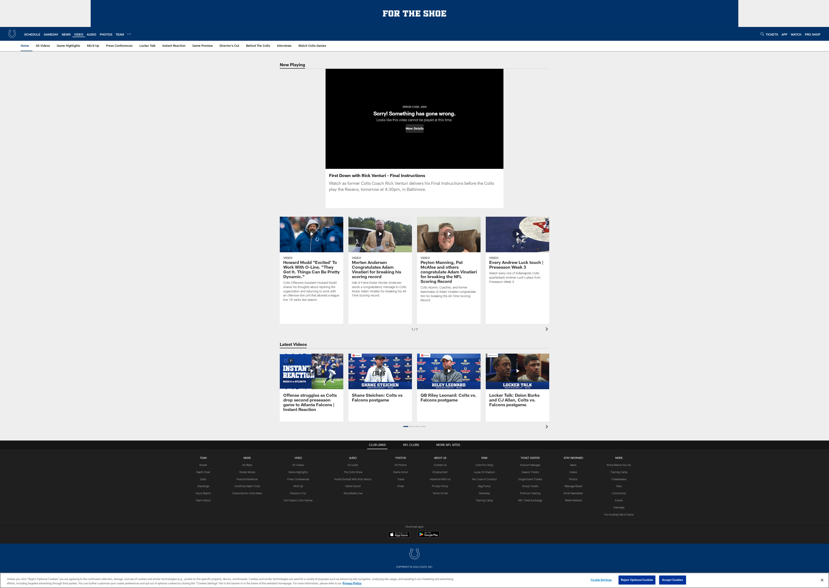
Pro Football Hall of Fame (618, 514)
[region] (414, 580)
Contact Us (440, 464)
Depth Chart (203, 472)
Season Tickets (530, 472)
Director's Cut (298, 493)
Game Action (400, 472)
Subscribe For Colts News (247, 493)
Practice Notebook (247, 479)
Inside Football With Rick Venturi (353, 479)
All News (247, 464)
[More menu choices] (129, 34)
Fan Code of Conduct (484, 479)
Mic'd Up (298, 486)
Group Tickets (530, 486)
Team (203, 457)
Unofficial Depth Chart (247, 486)
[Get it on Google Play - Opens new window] (428, 536)
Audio (353, 457)
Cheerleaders (618, 479)
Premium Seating (530, 493)
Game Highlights (298, 472)
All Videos (298, 464)
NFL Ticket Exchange (530, 500)
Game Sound (353, 486)
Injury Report (203, 493)
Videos (573, 472)
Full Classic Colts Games (298, 500)
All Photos (401, 464)
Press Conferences (298, 479)
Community (619, 493)
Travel (400, 479)
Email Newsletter (573, 493)
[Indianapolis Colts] (414, 554)
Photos (401, 457)
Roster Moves (247, 472)
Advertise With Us (440, 479)
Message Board (573, 486)
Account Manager (530, 464)
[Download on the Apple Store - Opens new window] (399, 535)
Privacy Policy (440, 486)
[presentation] (547, 329)
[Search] (762, 34)
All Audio (353, 464)
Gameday (484, 493)
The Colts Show (353, 472)
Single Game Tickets (530, 479)
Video (298, 457)
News (247, 457)
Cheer (400, 486)
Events (619, 500)
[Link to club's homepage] (12, 34)
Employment (440, 472)
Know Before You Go (619, 464)
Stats (203, 479)
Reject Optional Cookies (637, 580)
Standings (203, 486)
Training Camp (484, 500)
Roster (203, 464)
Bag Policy (484, 486)
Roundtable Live (353, 493)
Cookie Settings (601, 580)
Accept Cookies (672, 580)
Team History (203, 500)
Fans (619, 486)
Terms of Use (440, 493)
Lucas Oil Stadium (484, 472)
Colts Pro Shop (484, 464)
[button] (415, 128)
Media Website (573, 500)
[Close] (822, 580)
